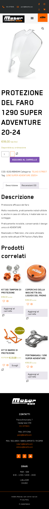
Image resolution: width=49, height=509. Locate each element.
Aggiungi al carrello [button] (9, 309)
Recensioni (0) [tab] (29, 185)
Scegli (15, 365)
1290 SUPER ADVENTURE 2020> (22, 175)
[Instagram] (44, 4)
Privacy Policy (24, 499)
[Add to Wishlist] (12, 154)
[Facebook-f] (39, 4)
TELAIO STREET (39, 171)
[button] (32, 18)
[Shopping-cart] (44, 9)
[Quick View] (7, 301)
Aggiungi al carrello (24, 160)
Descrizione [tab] (12, 185)
